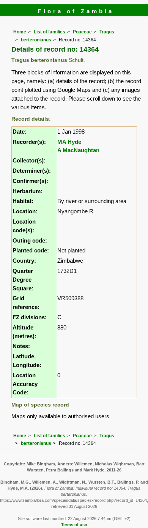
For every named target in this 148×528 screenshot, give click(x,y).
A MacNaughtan (78, 150)
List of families (49, 32)
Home (19, 32)
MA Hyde (69, 142)
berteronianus (36, 40)
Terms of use (74, 524)
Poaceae (82, 32)
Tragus (106, 32)
